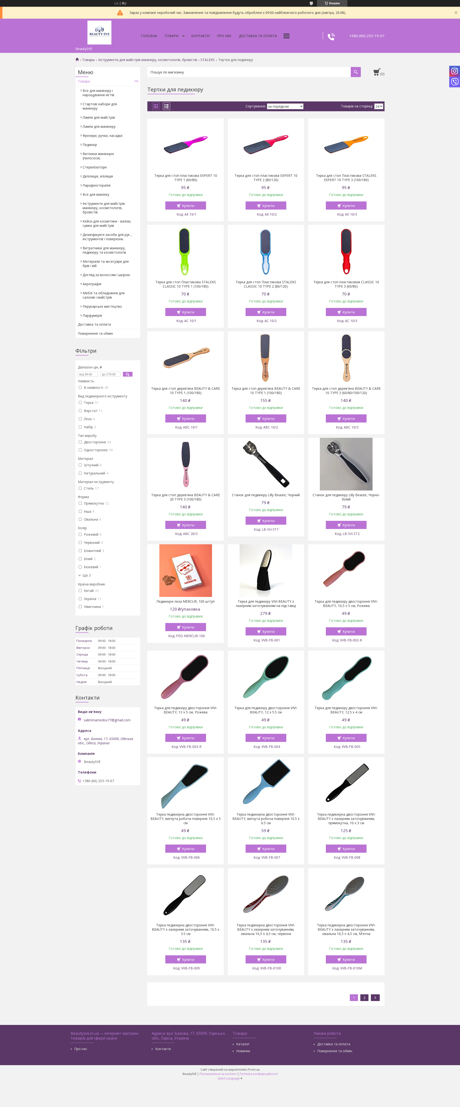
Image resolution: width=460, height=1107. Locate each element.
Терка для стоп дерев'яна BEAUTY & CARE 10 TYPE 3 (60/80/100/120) (346, 390)
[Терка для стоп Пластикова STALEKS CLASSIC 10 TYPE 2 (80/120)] (266, 251)
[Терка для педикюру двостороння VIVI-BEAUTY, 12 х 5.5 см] (266, 677)
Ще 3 (86, 575)
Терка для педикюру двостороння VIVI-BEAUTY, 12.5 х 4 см (346, 710)
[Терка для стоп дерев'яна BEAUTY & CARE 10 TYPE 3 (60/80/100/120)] (346, 357)
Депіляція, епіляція (98, 176)
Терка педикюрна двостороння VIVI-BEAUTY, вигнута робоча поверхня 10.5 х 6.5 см (265, 818)
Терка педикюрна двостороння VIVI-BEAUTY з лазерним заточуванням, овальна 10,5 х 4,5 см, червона (265, 929)
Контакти (200, 35)
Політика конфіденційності (259, 1074)
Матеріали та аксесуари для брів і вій (106, 263)
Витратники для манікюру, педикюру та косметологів (104, 250)
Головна (149, 35)
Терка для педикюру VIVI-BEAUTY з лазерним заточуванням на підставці (266, 603)
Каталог (243, 1044)
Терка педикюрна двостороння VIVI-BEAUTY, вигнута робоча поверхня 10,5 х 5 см (185, 818)
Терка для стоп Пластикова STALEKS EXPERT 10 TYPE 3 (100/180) (346, 177)
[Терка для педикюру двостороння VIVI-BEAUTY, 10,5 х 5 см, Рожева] (346, 570)
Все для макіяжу (96, 194)
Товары (88, 60)
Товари (171, 35)
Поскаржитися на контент (218, 1074)
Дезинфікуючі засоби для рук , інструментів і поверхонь (107, 236)
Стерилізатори (95, 167)
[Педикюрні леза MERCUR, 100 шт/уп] (185, 570)
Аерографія (92, 284)
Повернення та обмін (95, 333)
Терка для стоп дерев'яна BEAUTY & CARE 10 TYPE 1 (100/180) (185, 390)
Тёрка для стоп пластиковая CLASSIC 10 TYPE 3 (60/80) (346, 284)
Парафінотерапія (96, 185)
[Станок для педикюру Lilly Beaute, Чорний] (266, 464)
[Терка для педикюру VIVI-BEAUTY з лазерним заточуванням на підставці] (266, 570)
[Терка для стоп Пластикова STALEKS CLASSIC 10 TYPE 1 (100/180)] (185, 251)
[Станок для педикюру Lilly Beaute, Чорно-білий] (346, 464)
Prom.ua (254, 1070)
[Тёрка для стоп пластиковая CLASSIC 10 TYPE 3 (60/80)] (346, 251)
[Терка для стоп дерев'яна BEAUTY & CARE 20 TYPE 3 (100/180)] (185, 464)
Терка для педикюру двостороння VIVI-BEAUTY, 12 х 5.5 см (266, 710)
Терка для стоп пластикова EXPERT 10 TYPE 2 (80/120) (266, 177)
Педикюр (90, 144)
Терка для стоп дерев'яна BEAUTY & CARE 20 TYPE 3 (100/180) (185, 497)
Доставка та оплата (258, 35)
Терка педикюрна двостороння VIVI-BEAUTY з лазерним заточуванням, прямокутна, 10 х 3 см (346, 818)
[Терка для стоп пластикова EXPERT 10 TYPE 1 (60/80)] (185, 144)
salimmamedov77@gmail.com (107, 720)
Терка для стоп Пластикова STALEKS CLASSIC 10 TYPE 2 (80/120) (266, 284)
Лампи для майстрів (99, 117)
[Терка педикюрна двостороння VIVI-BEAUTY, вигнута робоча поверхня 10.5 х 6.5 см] (266, 783)
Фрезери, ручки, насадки (102, 135)
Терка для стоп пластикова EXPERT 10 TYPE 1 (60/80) (185, 177)
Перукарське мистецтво (102, 306)
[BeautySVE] (99, 32)
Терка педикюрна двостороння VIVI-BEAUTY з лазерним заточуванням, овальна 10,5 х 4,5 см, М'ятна (346, 929)
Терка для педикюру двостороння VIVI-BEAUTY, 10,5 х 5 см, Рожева (346, 603)
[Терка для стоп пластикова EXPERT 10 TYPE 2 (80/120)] (266, 144)
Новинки (243, 1051)
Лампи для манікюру (99, 126)
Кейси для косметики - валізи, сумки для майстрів (107, 223)
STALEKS (208, 60)
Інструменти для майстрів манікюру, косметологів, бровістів (147, 60)
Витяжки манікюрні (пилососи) (98, 155)
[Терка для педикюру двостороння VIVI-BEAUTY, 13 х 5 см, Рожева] (185, 677)
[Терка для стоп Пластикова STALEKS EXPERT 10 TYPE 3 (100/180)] (346, 144)
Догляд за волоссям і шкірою (106, 275)
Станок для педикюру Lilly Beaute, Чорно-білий (346, 497)
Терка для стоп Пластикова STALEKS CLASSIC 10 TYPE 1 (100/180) (185, 284)
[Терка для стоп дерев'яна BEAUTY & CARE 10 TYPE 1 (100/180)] (185, 357)
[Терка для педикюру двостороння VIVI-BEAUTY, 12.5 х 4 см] (346, 677)
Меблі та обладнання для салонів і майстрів (104, 295)
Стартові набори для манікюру (100, 106)
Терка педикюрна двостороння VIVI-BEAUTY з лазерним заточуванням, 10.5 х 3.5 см (185, 929)
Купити (188, 205)
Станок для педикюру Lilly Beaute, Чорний (266, 495)
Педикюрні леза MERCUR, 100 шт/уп (185, 601)
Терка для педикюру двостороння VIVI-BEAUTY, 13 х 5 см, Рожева (185, 710)
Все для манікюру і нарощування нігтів (98, 92)
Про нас (224, 35)
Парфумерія (92, 315)
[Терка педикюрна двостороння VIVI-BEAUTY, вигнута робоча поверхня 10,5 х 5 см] (185, 783)
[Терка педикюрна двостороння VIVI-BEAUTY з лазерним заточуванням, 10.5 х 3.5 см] (185, 894)
